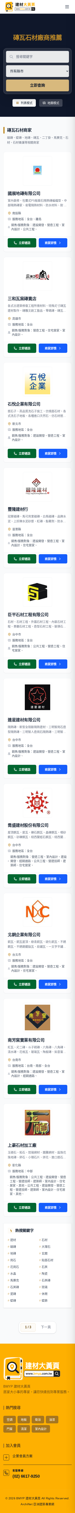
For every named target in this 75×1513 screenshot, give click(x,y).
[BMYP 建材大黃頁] (19, 6)
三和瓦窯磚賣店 (22, 298)
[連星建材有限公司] (37, 697)
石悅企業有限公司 (24, 404)
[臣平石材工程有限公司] (37, 592)
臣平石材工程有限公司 (28, 614)
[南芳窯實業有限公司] (37, 1017)
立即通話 (24, 242)
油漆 (52, 1419)
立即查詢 (37, 85)
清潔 (24, 1429)
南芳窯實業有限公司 (26, 1040)
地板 (24, 1419)
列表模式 (26, 103)
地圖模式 (53, 103)
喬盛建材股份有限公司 (28, 825)
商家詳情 (50, 242)
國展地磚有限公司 (24, 193)
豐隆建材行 (18, 509)
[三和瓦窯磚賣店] (37, 276)
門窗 (9, 1429)
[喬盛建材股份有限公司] (37, 803)
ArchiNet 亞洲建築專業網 (37, 1504)
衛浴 (38, 1419)
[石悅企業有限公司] (37, 381)
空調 (9, 1419)
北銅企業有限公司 (24, 935)
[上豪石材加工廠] (37, 1123)
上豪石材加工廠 (22, 1145)
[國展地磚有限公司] (37, 171)
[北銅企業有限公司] (37, 912)
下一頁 (46, 1327)
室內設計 (41, 1429)
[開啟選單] (67, 6)
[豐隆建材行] (37, 486)
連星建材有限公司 (24, 720)
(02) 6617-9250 (26, 1476)
